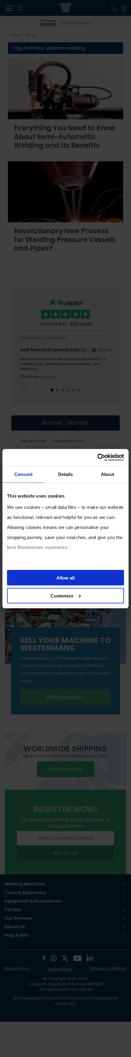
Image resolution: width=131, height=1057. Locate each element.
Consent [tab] (23, 474)
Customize (62, 595)
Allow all (65, 577)
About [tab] (107, 474)
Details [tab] (65, 474)
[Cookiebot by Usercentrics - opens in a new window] (97, 457)
